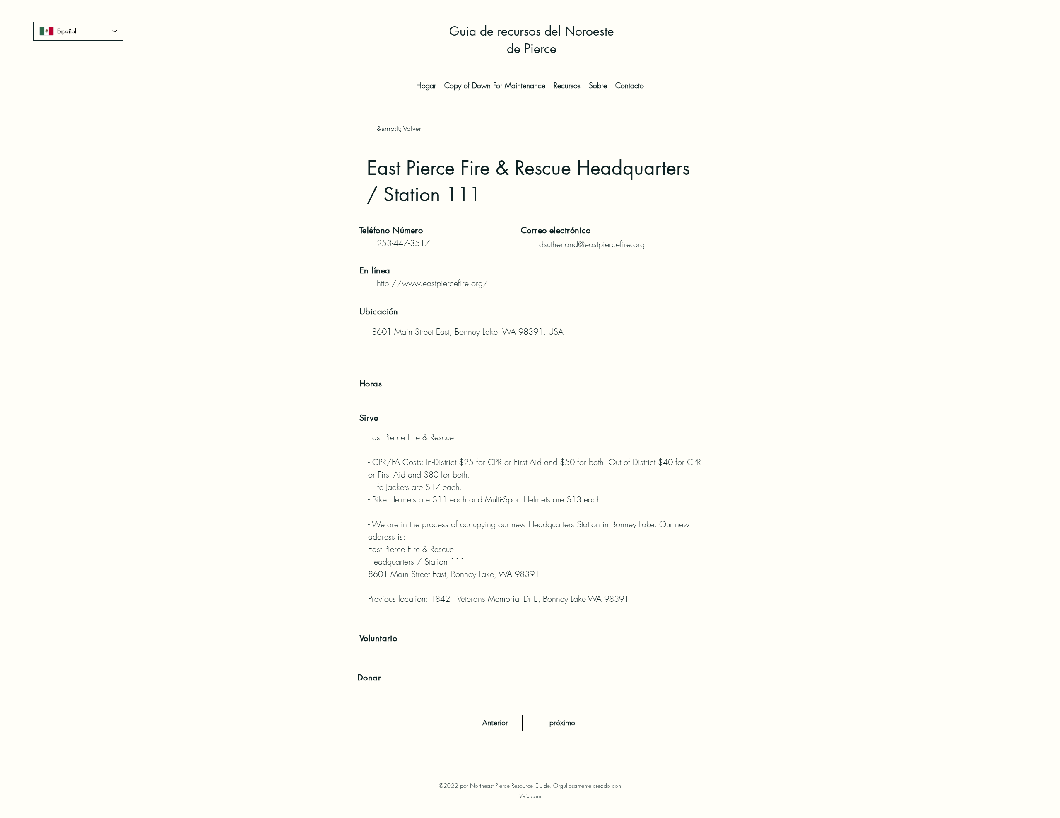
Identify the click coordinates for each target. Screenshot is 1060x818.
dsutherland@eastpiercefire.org (592, 244)
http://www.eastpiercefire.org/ (432, 283)
